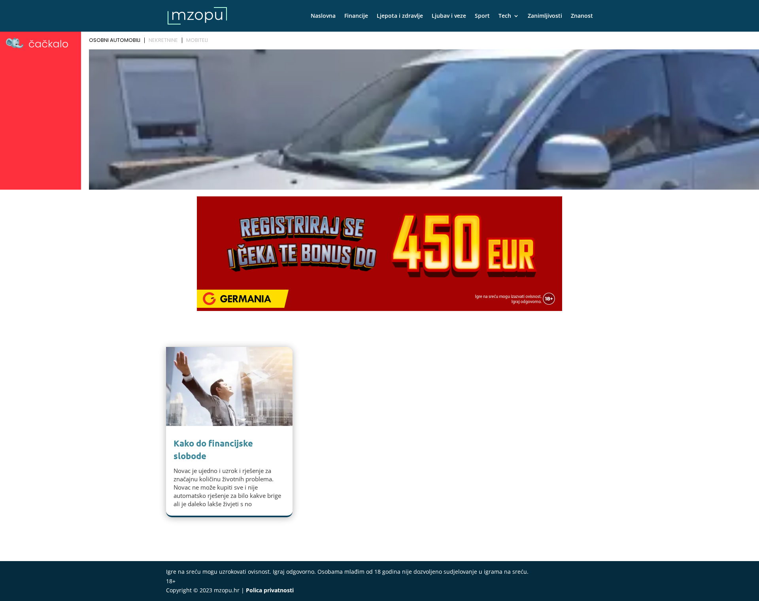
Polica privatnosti (270, 590)
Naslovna (323, 16)
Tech (504, 16)
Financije (356, 16)
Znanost (582, 16)
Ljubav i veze (449, 16)
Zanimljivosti (545, 16)
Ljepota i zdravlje (400, 16)
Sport (482, 16)
